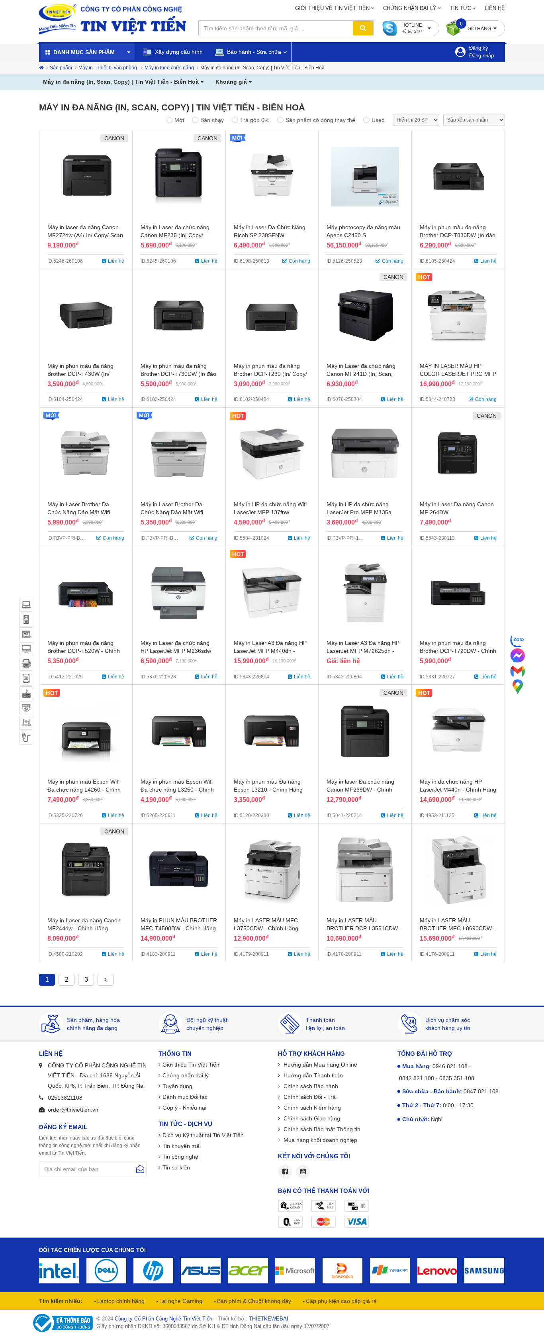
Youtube (303, 1172)
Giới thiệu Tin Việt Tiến (190, 1064)
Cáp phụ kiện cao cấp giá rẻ (340, 1301)
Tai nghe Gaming (180, 1301)
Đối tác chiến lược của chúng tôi (92, 1250)
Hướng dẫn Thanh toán (312, 1075)
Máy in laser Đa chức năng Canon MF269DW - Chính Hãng (360, 789)
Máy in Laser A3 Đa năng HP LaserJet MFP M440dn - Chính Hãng (270, 651)
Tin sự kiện (176, 1167)
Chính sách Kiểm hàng (311, 1107)
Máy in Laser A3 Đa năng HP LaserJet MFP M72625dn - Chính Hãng (363, 651)
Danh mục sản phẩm (84, 52)
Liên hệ (495, 8)
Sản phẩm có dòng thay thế (320, 120)
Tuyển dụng (177, 1086)
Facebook (285, 1172)
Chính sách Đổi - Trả (309, 1097)
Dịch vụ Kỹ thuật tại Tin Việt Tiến (203, 1135)
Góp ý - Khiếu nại (184, 1107)
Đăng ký (478, 48)
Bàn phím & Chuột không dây (253, 1301)
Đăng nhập (481, 56)
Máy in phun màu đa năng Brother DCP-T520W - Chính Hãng (83, 651)
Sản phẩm (61, 68)
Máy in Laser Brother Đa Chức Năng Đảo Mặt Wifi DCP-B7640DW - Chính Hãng (84, 512)
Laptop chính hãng (120, 1301)
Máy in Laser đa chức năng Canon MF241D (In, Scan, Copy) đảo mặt (361, 374)
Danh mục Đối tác (184, 1097)
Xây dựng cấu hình (178, 52)
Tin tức (460, 8)
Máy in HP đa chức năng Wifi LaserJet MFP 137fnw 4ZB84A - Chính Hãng (270, 512)
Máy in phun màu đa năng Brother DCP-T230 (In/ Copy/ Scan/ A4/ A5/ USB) (270, 374)
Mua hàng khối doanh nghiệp (319, 1140)
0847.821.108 (481, 1091)
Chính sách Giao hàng (311, 1118)
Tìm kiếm (363, 28)
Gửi (140, 1169)
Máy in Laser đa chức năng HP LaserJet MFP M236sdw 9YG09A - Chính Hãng (176, 651)
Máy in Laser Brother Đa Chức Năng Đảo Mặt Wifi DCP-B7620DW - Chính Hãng (178, 512)
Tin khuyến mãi (181, 1146)
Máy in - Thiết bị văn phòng (108, 68)
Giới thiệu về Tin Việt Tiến (332, 8)
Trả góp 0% (254, 120)
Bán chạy (212, 120)
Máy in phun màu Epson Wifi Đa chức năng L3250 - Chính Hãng (177, 789)
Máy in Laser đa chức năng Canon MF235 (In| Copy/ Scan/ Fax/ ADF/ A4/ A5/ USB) (178, 235)
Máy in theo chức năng (169, 68)
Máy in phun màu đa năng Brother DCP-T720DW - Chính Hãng (458, 651)
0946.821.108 (450, 1066)
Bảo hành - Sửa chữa (253, 52)
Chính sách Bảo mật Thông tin (321, 1129)
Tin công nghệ (180, 1156)
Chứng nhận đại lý (409, 8)
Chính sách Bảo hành (310, 1086)
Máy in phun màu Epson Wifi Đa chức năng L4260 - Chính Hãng (84, 789)
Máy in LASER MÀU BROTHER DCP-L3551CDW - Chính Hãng (364, 928)
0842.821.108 (416, 1078)
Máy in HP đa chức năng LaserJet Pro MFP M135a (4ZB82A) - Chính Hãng (359, 512)
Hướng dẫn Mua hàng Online (319, 1064)
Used (378, 120)
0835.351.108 (456, 1078)
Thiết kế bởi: (253, 1319)
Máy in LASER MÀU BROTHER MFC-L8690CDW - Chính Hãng (457, 928)
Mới (179, 120)
